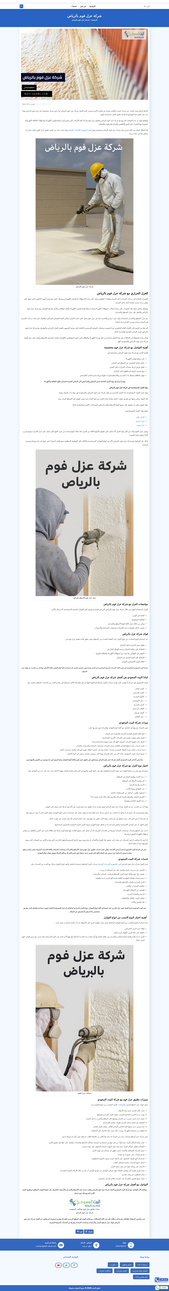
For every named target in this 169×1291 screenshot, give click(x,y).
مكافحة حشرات (104, 1271)
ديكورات (113, 1265)
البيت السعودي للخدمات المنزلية (79, 130)
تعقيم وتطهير (126, 1265)
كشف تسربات (121, 1271)
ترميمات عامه (142, 1265)
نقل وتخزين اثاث (141, 1277)
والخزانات (121, 1105)
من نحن (83, 6)
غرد (81, 1232)
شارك (90, 1232)
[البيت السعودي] (147, 6)
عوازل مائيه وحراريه (140, 1271)
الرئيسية (92, 6)
